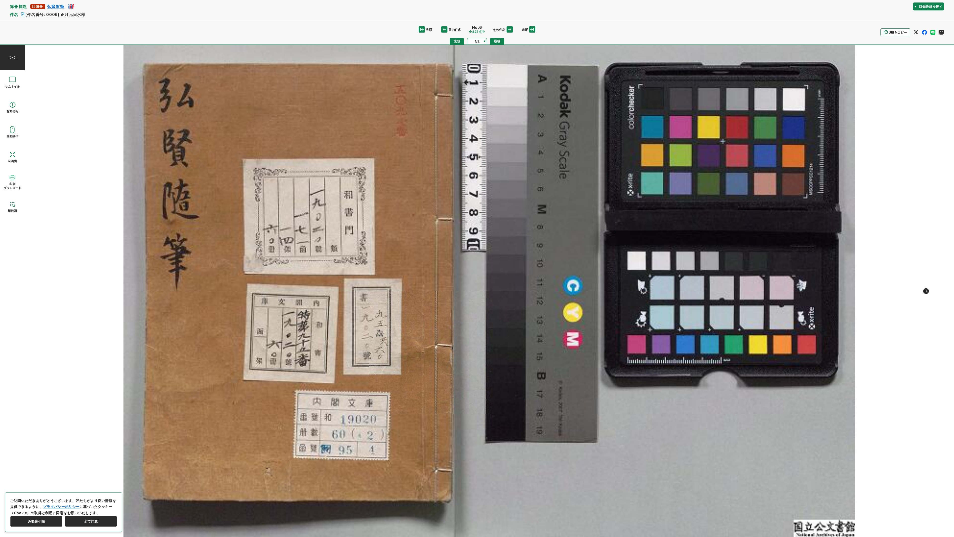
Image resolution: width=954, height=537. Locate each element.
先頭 (429, 30)
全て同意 (91, 521)
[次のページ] (926, 291)
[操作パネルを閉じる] (12, 57)
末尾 (525, 30)
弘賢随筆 (56, 6)
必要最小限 (36, 521)
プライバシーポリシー (61, 506)
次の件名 (499, 30)
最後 (497, 41)
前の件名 (454, 30)
